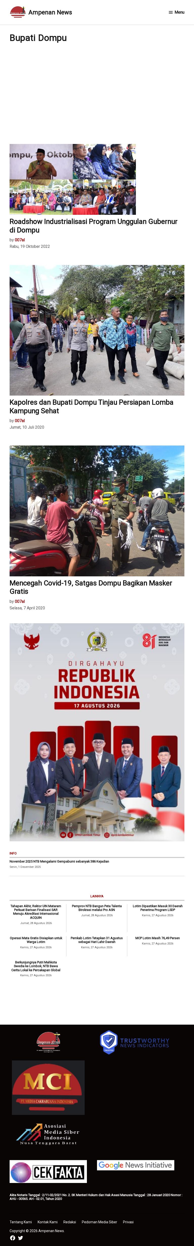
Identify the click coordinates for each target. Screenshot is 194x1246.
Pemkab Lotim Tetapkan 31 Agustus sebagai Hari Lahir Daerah (97, 940)
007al (20, 240)
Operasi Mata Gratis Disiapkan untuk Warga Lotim (36, 940)
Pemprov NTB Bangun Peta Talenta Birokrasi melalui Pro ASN (97, 908)
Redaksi (69, 1222)
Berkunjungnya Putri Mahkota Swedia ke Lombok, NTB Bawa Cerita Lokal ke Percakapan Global (35, 966)
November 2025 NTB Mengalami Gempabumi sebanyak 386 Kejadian (59, 861)
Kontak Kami (48, 1222)
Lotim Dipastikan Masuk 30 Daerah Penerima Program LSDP (158, 908)
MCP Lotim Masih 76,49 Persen (157, 938)
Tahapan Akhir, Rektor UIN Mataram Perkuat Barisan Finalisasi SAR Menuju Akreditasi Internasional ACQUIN (36, 911)
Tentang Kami (21, 1222)
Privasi (128, 1222)
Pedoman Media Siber (99, 1222)
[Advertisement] (97, 93)
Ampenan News (50, 12)
